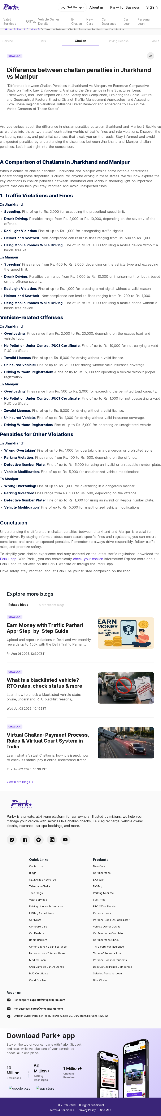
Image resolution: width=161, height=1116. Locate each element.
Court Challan (37, 980)
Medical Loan (37, 960)
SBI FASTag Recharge (42, 879)
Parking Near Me (103, 893)
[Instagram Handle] (12, 840)
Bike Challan (100, 980)
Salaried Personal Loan (107, 973)
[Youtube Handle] (65, 840)
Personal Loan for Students (110, 960)
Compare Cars (38, 926)
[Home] (11, 7)
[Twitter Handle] (39, 840)
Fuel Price (99, 899)
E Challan (98, 879)
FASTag (97, 886)
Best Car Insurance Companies (112, 966)
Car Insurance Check (106, 940)
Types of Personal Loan (107, 953)
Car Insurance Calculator (108, 933)
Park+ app (8, 559)
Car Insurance (102, 872)
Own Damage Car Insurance (46, 966)
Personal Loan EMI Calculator (111, 919)
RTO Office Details (104, 906)
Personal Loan (102, 913)
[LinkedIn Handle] (52, 840)
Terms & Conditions (62, 1110)
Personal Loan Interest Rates (47, 953)
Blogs (32, 872)
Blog (19, 29)
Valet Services (38, 899)
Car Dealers (36, 933)
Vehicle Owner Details (106, 926)
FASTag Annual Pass (41, 913)
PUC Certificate (38, 973)
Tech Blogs (36, 893)
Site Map (105, 1110)
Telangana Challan (40, 886)
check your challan (88, 559)
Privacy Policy (87, 1110)
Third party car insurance (108, 946)
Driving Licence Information (46, 906)
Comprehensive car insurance (48, 946)
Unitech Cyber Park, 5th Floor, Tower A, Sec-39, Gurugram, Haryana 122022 (61, 1015)
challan (32, 29)
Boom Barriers (38, 940)
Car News (35, 919)
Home (9, 29)
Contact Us (36, 866)
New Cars (99, 866)
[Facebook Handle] (25, 840)
